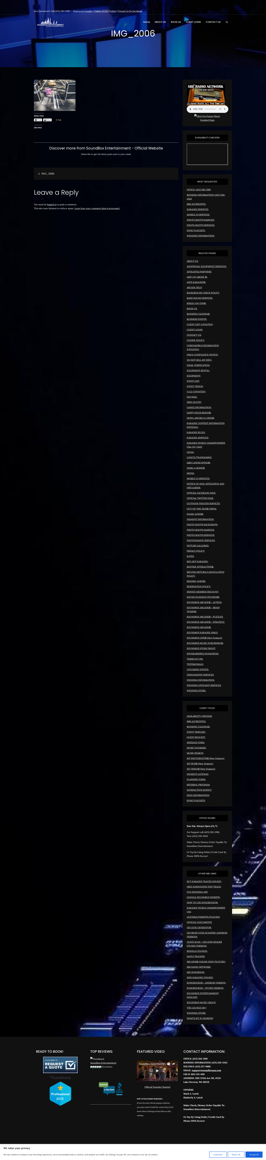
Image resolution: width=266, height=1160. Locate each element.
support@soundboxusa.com (206, 1070)
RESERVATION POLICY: (199, 586)
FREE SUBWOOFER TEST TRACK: (204, 886)
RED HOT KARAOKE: (197, 561)
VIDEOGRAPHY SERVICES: (200, 674)
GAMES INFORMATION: (199, 407)
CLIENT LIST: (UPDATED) (200, 324)
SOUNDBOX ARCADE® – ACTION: (204, 602)
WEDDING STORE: (196, 690)
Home (146, 22)
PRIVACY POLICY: (196, 551)
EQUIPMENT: (194, 375)
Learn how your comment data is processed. (97, 208)
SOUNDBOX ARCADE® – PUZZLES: (205, 616)
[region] (133, 1152)
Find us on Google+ (83, 11)
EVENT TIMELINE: (196, 732)
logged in (52, 204)
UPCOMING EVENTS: (198, 669)
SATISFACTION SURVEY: (199, 790)
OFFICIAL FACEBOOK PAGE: (201, 493)
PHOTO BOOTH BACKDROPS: (202, 524)
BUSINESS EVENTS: (197, 319)
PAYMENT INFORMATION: (200, 519)
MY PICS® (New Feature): (200, 763)
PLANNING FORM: (196, 779)
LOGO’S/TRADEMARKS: (199, 457)
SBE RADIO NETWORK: (199, 967)
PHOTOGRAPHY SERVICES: (201, 540)
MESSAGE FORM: (196, 742)
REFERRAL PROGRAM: (198, 784)
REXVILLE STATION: (197, 951)
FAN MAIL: (192, 396)
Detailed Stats (207, 120)
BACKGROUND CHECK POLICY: (203, 292)
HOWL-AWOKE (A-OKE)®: (200, 418)
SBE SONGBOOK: (196, 972)
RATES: (190, 556)
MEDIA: (191, 473)
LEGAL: (190, 452)
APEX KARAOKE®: (196, 282)
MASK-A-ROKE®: (196, 468)
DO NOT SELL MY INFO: (199, 360)
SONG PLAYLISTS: (196, 230)
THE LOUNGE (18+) (196, 1007)
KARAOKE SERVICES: (198, 209)
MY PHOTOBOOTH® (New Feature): (206, 758)
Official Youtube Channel (157, 1087)
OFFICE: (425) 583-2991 (199, 189)
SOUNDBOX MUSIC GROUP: (201, 1002)
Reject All (236, 1154)
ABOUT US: (160, 22)
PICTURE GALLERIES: (198, 545)
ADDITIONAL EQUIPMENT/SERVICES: (207, 266)
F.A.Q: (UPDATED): (196, 391)
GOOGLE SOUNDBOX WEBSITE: (203, 897)
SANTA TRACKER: (196, 956)
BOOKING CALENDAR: (198, 313)
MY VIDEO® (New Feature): (201, 768)
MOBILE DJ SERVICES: (198, 214)
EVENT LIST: (193, 381)
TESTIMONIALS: (195, 664)
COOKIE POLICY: (196, 340)
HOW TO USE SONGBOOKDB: (202, 902)
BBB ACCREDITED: (196, 204)
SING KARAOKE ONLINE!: (200, 977)
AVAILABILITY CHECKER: (199, 716)
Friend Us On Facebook (130, 11)
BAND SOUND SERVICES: (200, 298)
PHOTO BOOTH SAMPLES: (200, 219)
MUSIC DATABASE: (196, 747)
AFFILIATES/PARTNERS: (199, 271)
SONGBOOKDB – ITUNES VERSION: (205, 988)
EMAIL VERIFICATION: (198, 365)
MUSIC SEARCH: (195, 753)
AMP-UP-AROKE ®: (197, 277)
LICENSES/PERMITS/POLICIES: (203, 917)
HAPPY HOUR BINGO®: (199, 412)
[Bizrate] (195, 1133)
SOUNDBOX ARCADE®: (199, 627)
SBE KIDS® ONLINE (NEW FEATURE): (206, 961)
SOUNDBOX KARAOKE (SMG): (202, 632)
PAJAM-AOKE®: (195, 514)
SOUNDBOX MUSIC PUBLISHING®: (205, 643)
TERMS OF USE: (195, 659)
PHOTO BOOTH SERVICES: (201, 225)
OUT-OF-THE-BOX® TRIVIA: (202, 508)
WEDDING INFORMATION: (201, 235)
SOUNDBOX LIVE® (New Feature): (204, 637)
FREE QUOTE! (194, 402)
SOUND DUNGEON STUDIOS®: (203, 597)
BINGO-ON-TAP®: (196, 303)
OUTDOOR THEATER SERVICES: (203, 503)
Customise (218, 1154)
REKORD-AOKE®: (196, 581)
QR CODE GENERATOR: (199, 927)
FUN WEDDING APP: (197, 892)
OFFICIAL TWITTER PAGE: (200, 498)
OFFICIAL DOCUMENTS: (199, 922)
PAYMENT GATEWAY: (198, 774)
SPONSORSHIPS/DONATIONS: (203, 653)
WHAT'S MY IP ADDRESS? (200, 1018)
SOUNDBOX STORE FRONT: (201, 648)
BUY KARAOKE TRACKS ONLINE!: (204, 881)
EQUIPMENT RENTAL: (198, 370)
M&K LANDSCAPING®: (198, 462)
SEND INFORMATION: (198, 795)
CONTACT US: (213, 22)
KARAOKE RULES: (196, 432)
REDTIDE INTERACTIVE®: (200, 566)
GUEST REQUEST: (196, 737)
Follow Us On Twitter (105, 11)
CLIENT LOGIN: (193, 22)
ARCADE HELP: (194, 287)
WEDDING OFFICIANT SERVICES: (204, 685)
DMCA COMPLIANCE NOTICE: (202, 354)
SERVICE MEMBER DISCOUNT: (203, 591)
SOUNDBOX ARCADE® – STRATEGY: (206, 622)
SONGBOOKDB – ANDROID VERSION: (206, 982)
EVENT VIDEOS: (195, 386)
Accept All (254, 1154)
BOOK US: (176, 22)
